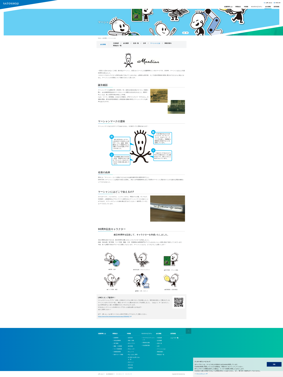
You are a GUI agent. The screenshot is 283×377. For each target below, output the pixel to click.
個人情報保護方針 (109, 374)
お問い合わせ (269, 2)
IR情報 (246, 6)
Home (99, 38)
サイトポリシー (201, 373)
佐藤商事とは (228, 6)
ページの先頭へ (188, 331)
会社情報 (105, 38)
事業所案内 (168, 43)
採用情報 (276, 6)
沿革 (144, 43)
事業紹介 (238, 6)
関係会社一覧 (117, 45)
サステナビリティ (256, 6)
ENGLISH (278, 2)
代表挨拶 (116, 43)
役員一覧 (136, 43)
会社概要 (126, 43)
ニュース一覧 (174, 338)
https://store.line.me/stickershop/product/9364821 (114, 316)
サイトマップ (128, 374)
